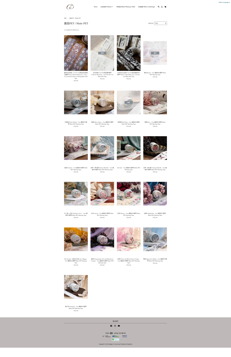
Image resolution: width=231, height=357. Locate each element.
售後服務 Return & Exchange (146, 7)
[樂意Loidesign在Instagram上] (115, 326)
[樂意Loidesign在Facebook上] (111, 326)
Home (95, 7)
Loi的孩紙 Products (106, 7)
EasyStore (129, 344)
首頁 (65, 18)
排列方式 (150, 23)
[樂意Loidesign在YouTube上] (119, 326)
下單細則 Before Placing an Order (125, 7)
